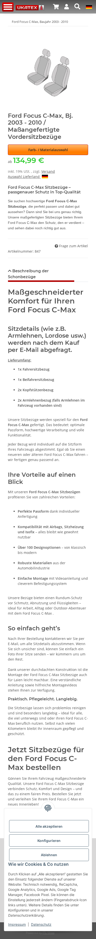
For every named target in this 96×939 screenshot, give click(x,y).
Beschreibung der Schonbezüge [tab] (28, 274)
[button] (56, 7)
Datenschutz (41, 924)
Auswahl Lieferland (24, 176)
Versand (48, 171)
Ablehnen (49, 855)
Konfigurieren (49, 840)
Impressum (17, 924)
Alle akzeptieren (49, 826)
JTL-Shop (48, 933)
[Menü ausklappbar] (8, 7)
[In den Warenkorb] (12, 29)
